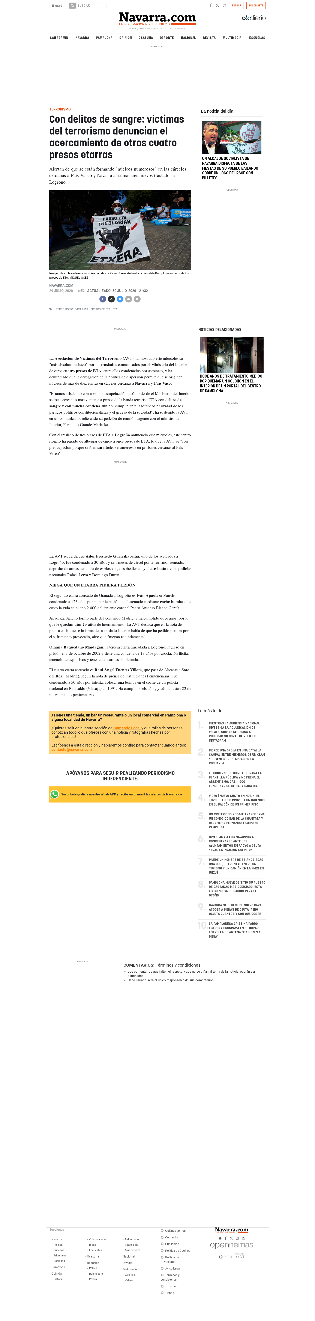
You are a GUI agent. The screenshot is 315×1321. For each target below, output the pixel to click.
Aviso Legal (172, 1268)
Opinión (125, 37)
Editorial (58, 1279)
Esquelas (257, 37)
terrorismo (64, 309)
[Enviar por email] (128, 298)
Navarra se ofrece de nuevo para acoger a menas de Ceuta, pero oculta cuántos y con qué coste (235, 910)
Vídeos (129, 1280)
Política (58, 1244)
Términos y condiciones (178, 965)
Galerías (130, 1274)
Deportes (93, 1263)
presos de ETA (100, 309)
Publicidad (172, 1244)
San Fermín (59, 37)
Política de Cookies (177, 1251)
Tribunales (60, 1255)
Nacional (188, 37)
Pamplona (104, 37)
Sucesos (59, 1250)
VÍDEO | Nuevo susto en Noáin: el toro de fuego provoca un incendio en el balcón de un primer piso (237, 800)
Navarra (82, 37)
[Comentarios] (137, 298)
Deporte (167, 37)
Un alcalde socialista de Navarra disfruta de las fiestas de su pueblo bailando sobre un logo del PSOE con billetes (230, 168)
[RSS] (243, 1238)
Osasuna (146, 37)
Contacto (171, 1237)
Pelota (93, 1279)
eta (114, 309)
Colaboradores (98, 1239)
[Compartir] (102, 298)
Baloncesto (96, 1273)
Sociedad (59, 1260)
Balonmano (132, 1239)
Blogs (92, 1244)
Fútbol (93, 1268)
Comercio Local (127, 728)
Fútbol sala (131, 1244)
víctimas (81, 309)
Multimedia (232, 37)
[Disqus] (193, 1044)
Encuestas (95, 1250)
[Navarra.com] (157, 18)
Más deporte (132, 1250)
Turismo (170, 1286)
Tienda (169, 1293)
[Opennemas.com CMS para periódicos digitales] (231, 1249)
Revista (209, 37)
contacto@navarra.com (71, 749)
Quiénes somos (175, 1231)
